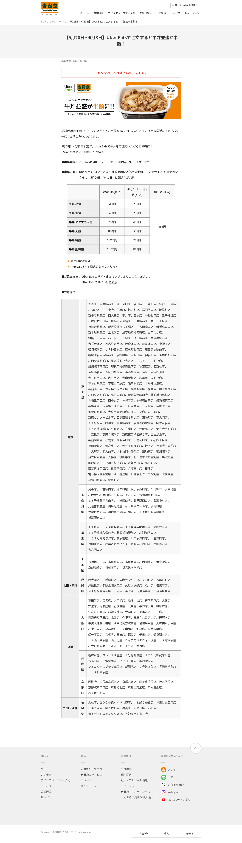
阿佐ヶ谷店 (163, 423)
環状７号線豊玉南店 (123, 366)
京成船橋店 (95, 567)
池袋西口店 (135, 463)
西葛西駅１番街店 (128, 417)
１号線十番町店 (124, 591)
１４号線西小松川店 (101, 423)
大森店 (92, 304)
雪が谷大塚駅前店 (99, 474)
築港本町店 (112, 708)
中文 (166, 833)
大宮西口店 (95, 549)
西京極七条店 (96, 693)
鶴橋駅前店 (160, 634)
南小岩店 (113, 400)
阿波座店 (105, 606)
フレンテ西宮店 (112, 655)
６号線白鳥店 (144, 400)
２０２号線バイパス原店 (115, 702)
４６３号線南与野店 (101, 538)
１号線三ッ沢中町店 (163, 489)
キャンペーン (191, 13)
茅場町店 (136, 355)
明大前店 (108, 451)
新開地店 (130, 666)
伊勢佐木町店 (96, 512)
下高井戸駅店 (116, 383)
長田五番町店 (167, 666)
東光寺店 (96, 708)
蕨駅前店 (122, 538)
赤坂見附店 (135, 468)
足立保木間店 (96, 457)
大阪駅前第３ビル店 (104, 646)
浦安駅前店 (163, 562)
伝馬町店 (162, 585)
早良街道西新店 (166, 702)
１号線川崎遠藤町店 (152, 512)
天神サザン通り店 (136, 714)
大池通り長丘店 (143, 702)
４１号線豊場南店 (99, 591)
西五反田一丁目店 (119, 338)
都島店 (140, 629)
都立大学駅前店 (166, 429)
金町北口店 (163, 406)
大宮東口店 (158, 538)
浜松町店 (122, 355)
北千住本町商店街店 (146, 457)
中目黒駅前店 (159, 338)
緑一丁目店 (95, 634)
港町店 (152, 708)
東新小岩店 (95, 372)
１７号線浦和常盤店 (101, 532)
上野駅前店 (141, 321)
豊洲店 (138, 315)
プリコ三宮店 (127, 661)
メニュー (84, 13)
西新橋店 (159, 366)
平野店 (143, 606)
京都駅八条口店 (98, 687)
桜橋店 (109, 634)
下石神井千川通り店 (149, 361)
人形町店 (153, 412)
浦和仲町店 (160, 527)
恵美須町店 (155, 629)
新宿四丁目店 (159, 440)
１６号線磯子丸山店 (101, 500)
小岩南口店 (141, 440)
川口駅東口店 (139, 538)
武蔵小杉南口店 (101, 495)
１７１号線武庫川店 (157, 655)
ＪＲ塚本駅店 (167, 640)
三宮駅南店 (109, 661)
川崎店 (118, 495)
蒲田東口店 (124, 304)
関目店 (140, 646)
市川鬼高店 (132, 562)
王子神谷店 (169, 315)
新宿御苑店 (95, 440)
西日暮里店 (121, 474)
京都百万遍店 (136, 687)
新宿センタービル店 (101, 417)
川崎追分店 (115, 506)
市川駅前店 (115, 562)
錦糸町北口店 (133, 349)
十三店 (157, 612)
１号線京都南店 (109, 681)
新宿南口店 (95, 389)
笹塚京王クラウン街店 (145, 474)
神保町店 (128, 400)
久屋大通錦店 (133, 585)
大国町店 (130, 612)
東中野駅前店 (167, 355)
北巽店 (115, 617)
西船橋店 (147, 562)
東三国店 (96, 629)
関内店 (132, 512)
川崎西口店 (124, 500)
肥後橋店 (119, 606)
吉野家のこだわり (91, 769)
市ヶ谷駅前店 (96, 383)
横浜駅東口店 (96, 517)
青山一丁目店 (159, 321)
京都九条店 (129, 681)
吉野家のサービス (91, 774)
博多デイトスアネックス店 (105, 714)
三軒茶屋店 (132, 406)
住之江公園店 (96, 612)
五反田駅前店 (113, 372)
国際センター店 (129, 580)
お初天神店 (115, 612)
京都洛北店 (118, 687)
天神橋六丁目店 (166, 623)
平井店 (126, 315)
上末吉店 (130, 495)
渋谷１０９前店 (132, 446)
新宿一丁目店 (167, 304)
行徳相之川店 (96, 562)
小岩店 (109, 440)
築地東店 (147, 451)
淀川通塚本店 (161, 617)
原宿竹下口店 (99, 321)
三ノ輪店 (147, 406)
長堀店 (106, 600)
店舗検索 (99, 13)
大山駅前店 (129, 378)
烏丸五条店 (155, 687)
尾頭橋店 (94, 585)
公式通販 (161, 13)
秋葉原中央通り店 (150, 378)
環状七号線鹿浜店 (153, 372)
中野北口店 (152, 315)
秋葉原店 (145, 366)
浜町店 (138, 304)
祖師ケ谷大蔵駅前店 (101, 355)
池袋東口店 (112, 446)
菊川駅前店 (163, 451)
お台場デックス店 (116, 389)
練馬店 (152, 389)
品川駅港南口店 (98, 366)
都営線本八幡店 (132, 567)
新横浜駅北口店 (149, 495)
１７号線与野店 (112, 527)
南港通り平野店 (98, 617)
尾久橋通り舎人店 (122, 361)
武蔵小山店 (146, 429)
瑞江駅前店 (141, 338)
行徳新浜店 (112, 567)
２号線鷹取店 (147, 666)
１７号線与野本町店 (138, 527)
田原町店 (94, 463)
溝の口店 (122, 489)
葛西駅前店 (132, 372)
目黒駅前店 (107, 304)
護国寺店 (125, 457)
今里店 (126, 617)
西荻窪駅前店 (99, 361)
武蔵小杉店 (160, 500)
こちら (113, 282)
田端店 (121, 309)
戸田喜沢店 (160, 544)
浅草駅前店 (135, 383)
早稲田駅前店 (96, 480)
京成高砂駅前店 (143, 423)
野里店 (92, 606)
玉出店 (121, 634)
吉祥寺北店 (95, 343)
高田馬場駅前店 (155, 349)
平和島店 (116, 429)
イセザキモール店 (136, 506)
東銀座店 (164, 343)
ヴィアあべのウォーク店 (140, 640)
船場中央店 (135, 600)
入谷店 (112, 457)
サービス (175, 13)
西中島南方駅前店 (125, 623)
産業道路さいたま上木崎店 (122, 544)
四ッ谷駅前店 (99, 395)
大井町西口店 (96, 378)
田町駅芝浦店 (167, 389)
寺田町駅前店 (159, 606)
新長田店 (94, 661)
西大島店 (113, 315)
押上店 (149, 446)
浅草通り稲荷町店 (133, 332)
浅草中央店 (138, 412)
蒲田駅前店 (95, 446)
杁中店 (149, 585)
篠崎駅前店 (95, 349)
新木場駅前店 (96, 332)
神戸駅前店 (146, 661)
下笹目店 (94, 527)
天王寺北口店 (142, 617)
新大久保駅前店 (138, 395)
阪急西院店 (166, 681)
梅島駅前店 (138, 389)
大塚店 (95, 451)
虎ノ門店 (113, 378)
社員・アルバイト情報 (183, 5)
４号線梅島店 (153, 383)
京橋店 (95, 434)
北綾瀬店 (167, 474)
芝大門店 (162, 417)
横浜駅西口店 (139, 489)
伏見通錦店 (143, 591)
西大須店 (94, 580)
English (143, 833)
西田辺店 (116, 640)
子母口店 (156, 506)
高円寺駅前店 (110, 434)
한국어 (189, 833)
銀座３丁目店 (96, 338)
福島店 (132, 634)
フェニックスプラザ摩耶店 (105, 666)
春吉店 (126, 708)
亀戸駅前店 (124, 423)
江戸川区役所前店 (113, 463)
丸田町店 (147, 580)
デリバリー (145, 13)
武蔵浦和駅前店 (126, 532)
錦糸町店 (133, 309)
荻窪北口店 (149, 343)
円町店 (92, 681)
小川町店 (150, 463)
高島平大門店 (113, 343)
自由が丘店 (158, 434)
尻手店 (92, 489)
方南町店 (130, 429)
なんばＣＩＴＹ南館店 (119, 629)
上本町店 (145, 612)
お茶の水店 (155, 332)
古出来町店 (163, 580)
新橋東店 (94, 406)
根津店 (149, 468)
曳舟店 (160, 446)
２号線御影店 (133, 655)
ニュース (86, 780)
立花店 (172, 446)
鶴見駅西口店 (142, 500)
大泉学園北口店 (118, 412)
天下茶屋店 (152, 600)
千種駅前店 (109, 580)
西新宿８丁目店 (98, 468)
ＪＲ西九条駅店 (98, 640)
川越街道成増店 (121, 321)
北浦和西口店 (147, 532)
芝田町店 (94, 600)
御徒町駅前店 (96, 412)
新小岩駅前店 (96, 315)
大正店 (166, 600)
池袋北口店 (132, 343)
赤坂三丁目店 (96, 400)
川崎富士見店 (116, 512)
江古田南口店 (144, 326)
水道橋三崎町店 (112, 406)
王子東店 (108, 309)
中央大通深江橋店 (99, 623)
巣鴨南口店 (118, 468)
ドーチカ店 (126, 646)
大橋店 (92, 702)
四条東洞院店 (147, 681)
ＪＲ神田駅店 (113, 349)
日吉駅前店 (107, 489)
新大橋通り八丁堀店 (121, 326)
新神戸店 (94, 655)
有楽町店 (150, 304)
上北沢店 (113, 332)
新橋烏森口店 (164, 326)
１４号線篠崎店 (98, 429)
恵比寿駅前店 (96, 326)
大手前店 (119, 600)
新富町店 (113, 480)
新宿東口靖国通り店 (135, 434)
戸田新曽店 (95, 544)
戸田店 (146, 544)
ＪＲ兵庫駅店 (99, 672)
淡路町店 (164, 309)
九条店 (132, 606)
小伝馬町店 (118, 395)
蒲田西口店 (149, 309)
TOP (43, 21)
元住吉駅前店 (96, 506)
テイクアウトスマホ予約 (121, 13)
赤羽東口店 (124, 440)
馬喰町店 (167, 457)
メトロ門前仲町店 (128, 451)
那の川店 (139, 708)
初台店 (95, 309)
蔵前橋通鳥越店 (160, 395)
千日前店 (145, 634)
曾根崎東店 (146, 623)
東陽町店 (147, 417)
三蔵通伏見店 (161, 591)
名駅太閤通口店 (112, 585)
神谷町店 (150, 355)
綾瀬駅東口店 (164, 400)
